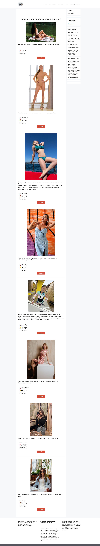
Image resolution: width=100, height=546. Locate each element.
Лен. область (71, 23)
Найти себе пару (52, 4)
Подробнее (40, 57)
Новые (66, 4)
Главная (45, 4)
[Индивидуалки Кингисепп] (20, 4)
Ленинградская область (75, 4)
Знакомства (60, 4)
